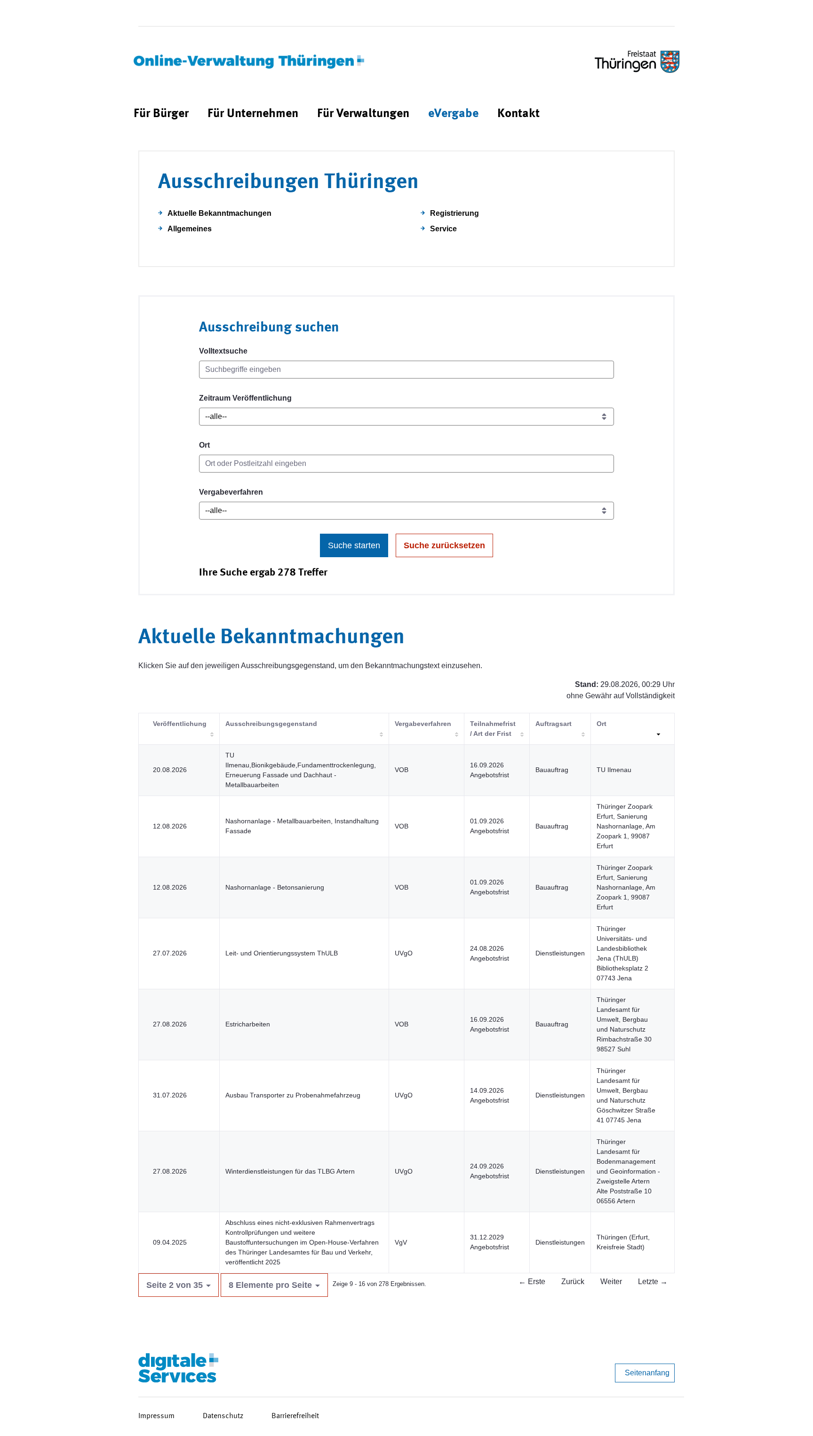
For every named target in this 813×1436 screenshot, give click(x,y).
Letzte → (653, 1282)
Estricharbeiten (247, 1024)
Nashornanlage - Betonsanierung (274, 887)
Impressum (156, 1416)
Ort (204, 445)
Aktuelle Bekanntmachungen (219, 213)
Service (443, 229)
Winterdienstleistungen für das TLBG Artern (290, 1171)
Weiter (611, 1282)
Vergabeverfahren (231, 492)
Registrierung (454, 213)
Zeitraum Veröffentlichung (245, 398)
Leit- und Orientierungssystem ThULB (281, 953)
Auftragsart (553, 723)
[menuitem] (161, 114)
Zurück (572, 1282)
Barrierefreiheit (295, 1416)
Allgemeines (189, 229)
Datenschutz (223, 1416)
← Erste (531, 1282)
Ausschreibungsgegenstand (271, 723)
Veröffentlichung (180, 723)
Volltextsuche (223, 351)
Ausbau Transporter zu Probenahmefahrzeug (292, 1095)
